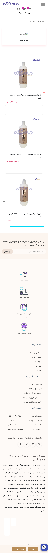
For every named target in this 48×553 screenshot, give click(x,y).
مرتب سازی (18, 549)
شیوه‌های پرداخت (35, 388)
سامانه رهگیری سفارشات (32, 397)
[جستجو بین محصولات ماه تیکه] (18, 9)
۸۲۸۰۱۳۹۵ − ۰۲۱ (14, 416)
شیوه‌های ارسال (36, 384)
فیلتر (32, 549)
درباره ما (38, 366)
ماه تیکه (41, 21)
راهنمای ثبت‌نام (36, 352)
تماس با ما (37, 370)
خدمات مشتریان (34, 376)
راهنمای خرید (37, 357)
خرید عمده (37, 361)
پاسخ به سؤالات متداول (32, 402)
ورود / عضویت (24, 12)
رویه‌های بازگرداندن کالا (33, 393)
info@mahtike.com (16, 429)
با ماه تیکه (37, 344)
